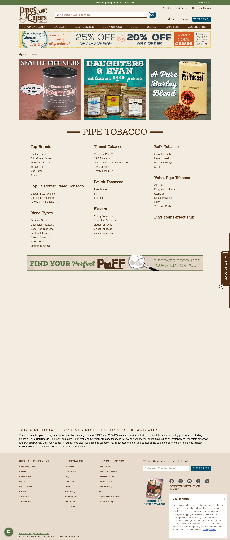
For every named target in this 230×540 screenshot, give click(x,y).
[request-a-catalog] (154, 491)
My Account (104, 466)
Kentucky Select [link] (163, 198)
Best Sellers (25, 476)
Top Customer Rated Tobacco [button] (57, 186)
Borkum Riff (42, 439)
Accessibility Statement (110, 496)
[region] (198, 516)
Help (101, 491)
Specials (23, 471)
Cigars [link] (152, 26)
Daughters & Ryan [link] (164, 189)
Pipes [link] (134, 26)
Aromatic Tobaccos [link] (41, 220)
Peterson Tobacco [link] (41, 162)
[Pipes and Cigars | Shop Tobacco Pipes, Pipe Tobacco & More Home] (33, 15)
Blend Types (42, 212)
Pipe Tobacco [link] (112, 26)
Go (152, 15)
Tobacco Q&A (71, 491)
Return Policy (105, 481)
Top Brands (41, 146)
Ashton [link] (34, 175)
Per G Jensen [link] (101, 166)
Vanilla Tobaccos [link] (103, 233)
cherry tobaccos (176, 439)
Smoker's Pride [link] (162, 206)
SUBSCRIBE (201, 468)
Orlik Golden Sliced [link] (41, 158)
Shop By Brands (27, 466)
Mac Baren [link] (37, 171)
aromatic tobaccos (111, 439)
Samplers (24, 496)
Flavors (100, 208)
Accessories (25, 501)
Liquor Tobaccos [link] (103, 224)
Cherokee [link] (159, 185)
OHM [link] (157, 202)
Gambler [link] (159, 193)
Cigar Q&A (70, 486)
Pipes (22, 481)
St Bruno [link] (99, 198)
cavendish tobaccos (135, 439)
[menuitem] (34, 26)
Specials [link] (60, 26)
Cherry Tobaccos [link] (103, 216)
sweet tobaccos (32, 442)
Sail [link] (96, 193)
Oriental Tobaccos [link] (41, 237)
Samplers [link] (172, 26)
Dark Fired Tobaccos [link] (42, 229)
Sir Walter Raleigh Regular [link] (45, 202)
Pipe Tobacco (26, 486)
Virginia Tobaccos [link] (40, 245)
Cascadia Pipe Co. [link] (104, 154)
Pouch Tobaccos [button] (108, 181)
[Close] (223, 499)
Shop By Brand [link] (34, 26)
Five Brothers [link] (101, 189)
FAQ (67, 476)
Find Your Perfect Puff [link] (174, 217)
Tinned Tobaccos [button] (109, 146)
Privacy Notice (209, 529)
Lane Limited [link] (161, 158)
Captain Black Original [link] (43, 193)
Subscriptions (71, 496)
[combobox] (101, 15)
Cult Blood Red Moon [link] (42, 198)
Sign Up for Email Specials (176, 8)
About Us (69, 466)
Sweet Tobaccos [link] (103, 229)
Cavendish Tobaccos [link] (42, 224)
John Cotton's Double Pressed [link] (111, 162)
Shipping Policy (106, 476)
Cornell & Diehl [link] (162, 154)
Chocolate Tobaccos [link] (105, 220)
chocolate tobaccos (197, 439)
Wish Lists (70, 501)
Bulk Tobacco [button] (166, 146)
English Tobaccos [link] (40, 233)
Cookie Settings (185, 520)
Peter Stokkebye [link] (163, 162)
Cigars (22, 491)
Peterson (55, 439)
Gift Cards (70, 506)
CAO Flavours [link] (102, 158)
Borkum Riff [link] (37, 166)
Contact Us (70, 471)
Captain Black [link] (38, 154)
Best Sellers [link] (84, 26)
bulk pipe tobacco (193, 442)
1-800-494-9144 (204, 2)
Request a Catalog (201, 8)
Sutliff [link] (157, 166)
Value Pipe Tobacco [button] (172, 177)
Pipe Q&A (69, 481)
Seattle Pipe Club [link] (103, 171)
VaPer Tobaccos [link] (40, 241)
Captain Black (27, 439)
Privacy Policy (105, 486)
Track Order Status (108, 471)
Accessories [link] (197, 26)
